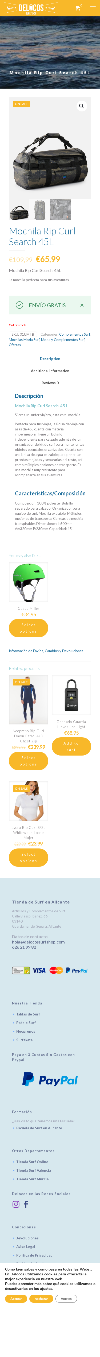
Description (50, 359)
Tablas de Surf (28, 1014)
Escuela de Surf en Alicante (39, 1128)
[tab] (50, 359)
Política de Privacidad (34, 1255)
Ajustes (66, 1299)
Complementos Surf (74, 334)
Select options (28, 628)
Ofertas (15, 345)
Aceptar (16, 1299)
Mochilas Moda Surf (24, 340)
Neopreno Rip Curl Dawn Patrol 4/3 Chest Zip (28, 736)
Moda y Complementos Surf (63, 340)
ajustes (46, 1288)
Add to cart (71, 746)
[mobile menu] (92, 8)
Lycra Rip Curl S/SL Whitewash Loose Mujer (29, 832)
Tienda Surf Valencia (33, 1170)
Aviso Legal (25, 1246)
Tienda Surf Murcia (32, 1179)
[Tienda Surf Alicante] (31, 8)
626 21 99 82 (24, 947)
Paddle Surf (26, 1023)
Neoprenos (25, 1031)
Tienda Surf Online (32, 1162)
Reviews (50, 383)
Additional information (50, 371)
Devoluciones (27, 1238)
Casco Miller (28, 608)
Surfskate (24, 1040)
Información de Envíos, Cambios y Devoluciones (46, 651)
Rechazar (41, 1299)
